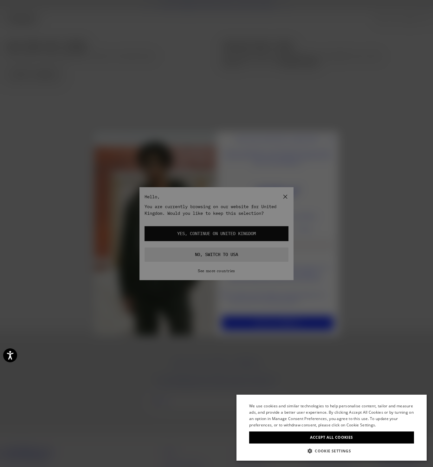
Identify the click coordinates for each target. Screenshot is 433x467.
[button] (331, 451)
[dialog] (331, 428)
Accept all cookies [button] (331, 437)
